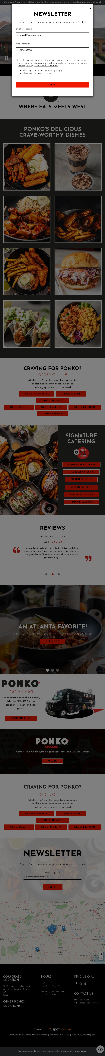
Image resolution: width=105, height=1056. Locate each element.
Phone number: (23, 44)
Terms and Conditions (46, 65)
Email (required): (24, 29)
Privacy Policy (25, 65)
